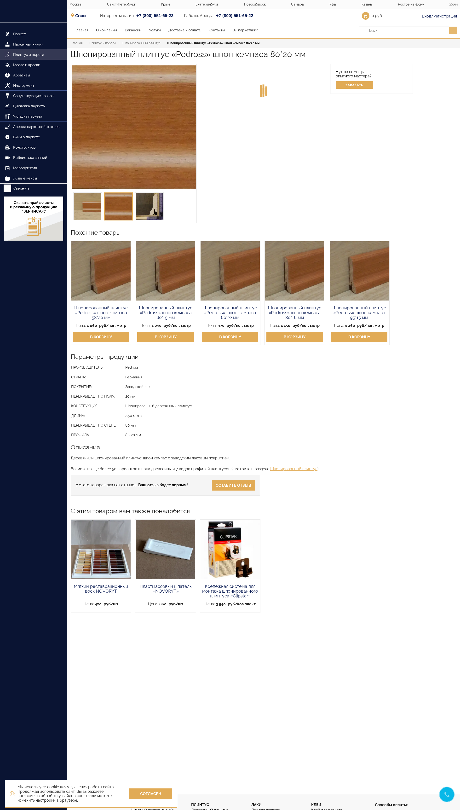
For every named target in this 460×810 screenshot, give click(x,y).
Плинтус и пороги (102, 43)
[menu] (33, 103)
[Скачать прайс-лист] (33, 219)
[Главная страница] (33, 11)
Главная (77, 43)
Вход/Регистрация (439, 16)
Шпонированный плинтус (141, 43)
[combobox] (82, 15)
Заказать (354, 85)
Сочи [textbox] (80, 16)
